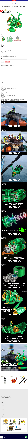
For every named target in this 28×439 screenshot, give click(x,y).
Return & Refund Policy (4, 413)
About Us (2, 402)
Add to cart (7, 61)
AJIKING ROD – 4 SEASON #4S (23, 385)
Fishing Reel (6, 65)
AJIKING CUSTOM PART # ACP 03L (14, 385)
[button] (1, 3)
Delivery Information (3, 411)
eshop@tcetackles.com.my (7, 397)
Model (1, 58)
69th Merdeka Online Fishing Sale (11, 6)
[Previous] (2, 22)
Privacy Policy (3, 416)
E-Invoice (14, 435)
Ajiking (4, 65)
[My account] (24, 3)
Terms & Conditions (3, 414)
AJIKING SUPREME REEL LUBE (5, 385)
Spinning (13, 65)
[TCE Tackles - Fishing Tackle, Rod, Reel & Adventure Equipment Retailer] (14, 3)
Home (2, 6)
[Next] (26, 22)
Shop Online (2, 405)
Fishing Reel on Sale (23, 6)
